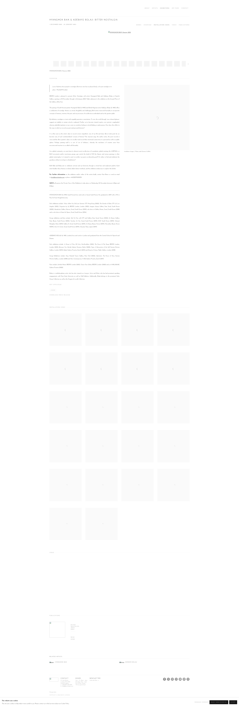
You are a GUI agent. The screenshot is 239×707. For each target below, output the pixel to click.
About (147, 8)
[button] (56, 64)
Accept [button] (233, 702)
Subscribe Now (93, 680)
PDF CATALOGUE (55, 284)
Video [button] (174, 25)
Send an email (184, 679)
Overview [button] (147, 25)
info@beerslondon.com (67, 686)
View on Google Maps (188, 679)
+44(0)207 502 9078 (67, 684)
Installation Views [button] (162, 25)
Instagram (172, 679)
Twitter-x (168, 679)
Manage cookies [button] (52, 692)
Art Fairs (175, 8)
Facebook (164, 679)
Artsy (176, 679)
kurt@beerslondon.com (57, 177)
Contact (184, 8)
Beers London (55, 8)
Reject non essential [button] (219, 702)
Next (188, 64)
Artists (155, 8)
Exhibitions (164, 8)
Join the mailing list (180, 679)
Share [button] (53, 290)
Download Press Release (59, 295)
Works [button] (138, 25)
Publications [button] (184, 25)
